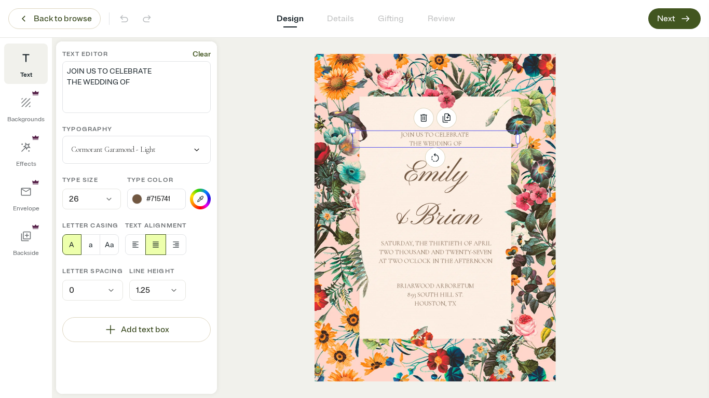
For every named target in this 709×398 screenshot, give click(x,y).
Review (441, 18)
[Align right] (176, 244)
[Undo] (124, 18)
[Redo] (147, 18)
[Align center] (155, 244)
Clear (202, 54)
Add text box (145, 329)
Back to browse (63, 18)
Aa (109, 244)
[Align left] (135, 244)
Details (340, 18)
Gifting (391, 18)
